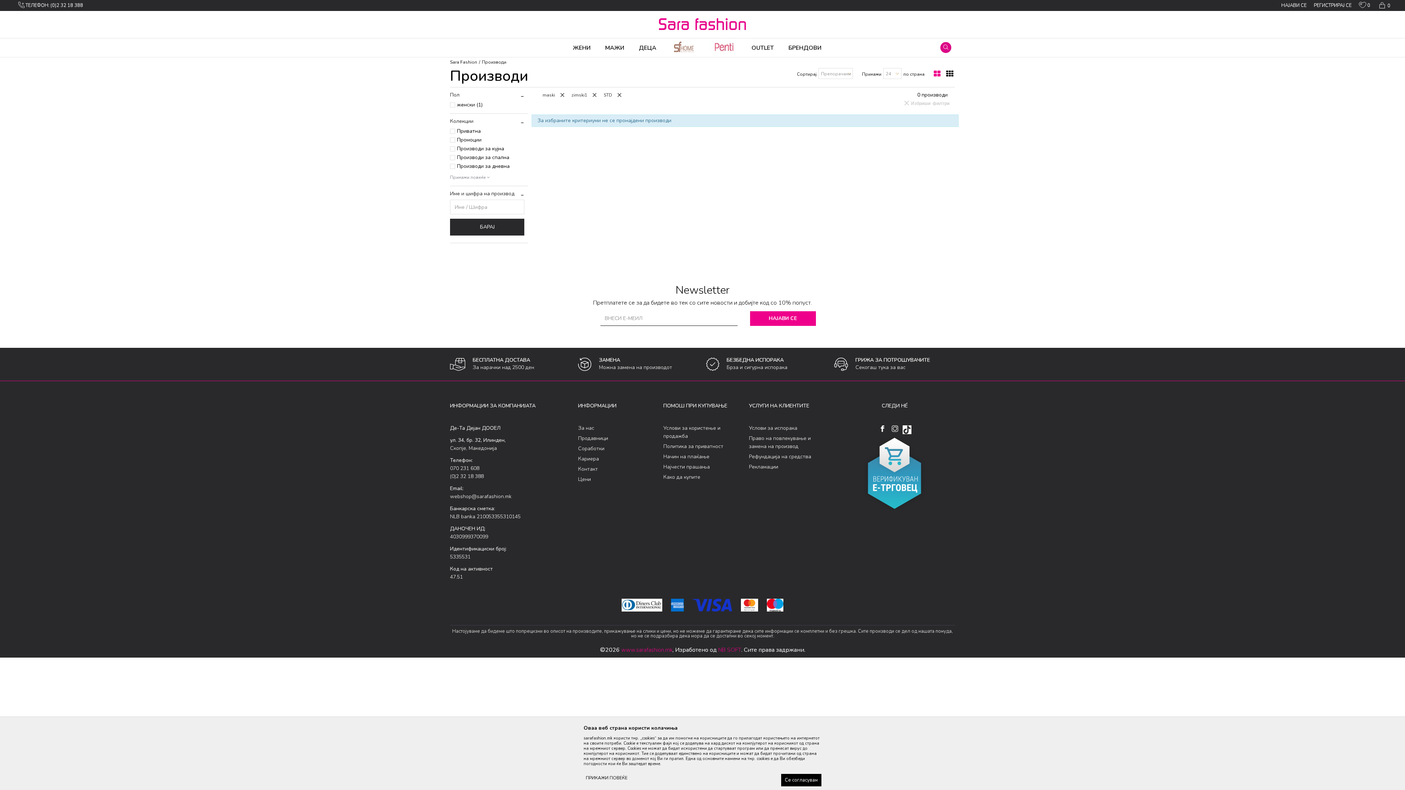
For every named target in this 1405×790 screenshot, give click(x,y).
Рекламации (763, 466)
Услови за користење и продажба (691, 432)
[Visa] (712, 605)
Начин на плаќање (686, 456)
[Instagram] (894, 428)
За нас (586, 428)
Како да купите (681, 477)
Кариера (588, 458)
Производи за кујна (480, 148)
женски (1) (470, 104)
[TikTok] (907, 429)
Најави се (783, 318)
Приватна (469, 131)
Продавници (593, 438)
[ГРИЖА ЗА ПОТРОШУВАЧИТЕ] (841, 364)
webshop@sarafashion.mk (481, 496)
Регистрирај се (1333, 5)
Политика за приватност (693, 446)
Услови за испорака (773, 428)
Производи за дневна (483, 166)
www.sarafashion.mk (646, 650)
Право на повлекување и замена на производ (780, 442)
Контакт (588, 469)
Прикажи (871, 74)
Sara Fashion (463, 62)
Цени (584, 479)
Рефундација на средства (780, 456)
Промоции (469, 139)
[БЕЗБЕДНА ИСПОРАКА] (712, 364)
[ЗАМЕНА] (585, 364)
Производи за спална (483, 157)
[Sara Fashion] (702, 24)
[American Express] (677, 605)
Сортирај (807, 74)
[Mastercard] (749, 605)
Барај (487, 226)
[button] (945, 47)
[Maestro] (775, 605)
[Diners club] (642, 605)
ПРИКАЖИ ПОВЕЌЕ (606, 778)
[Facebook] (882, 428)
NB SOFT (729, 650)
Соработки (591, 448)
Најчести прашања (686, 466)
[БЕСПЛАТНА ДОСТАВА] (457, 364)
